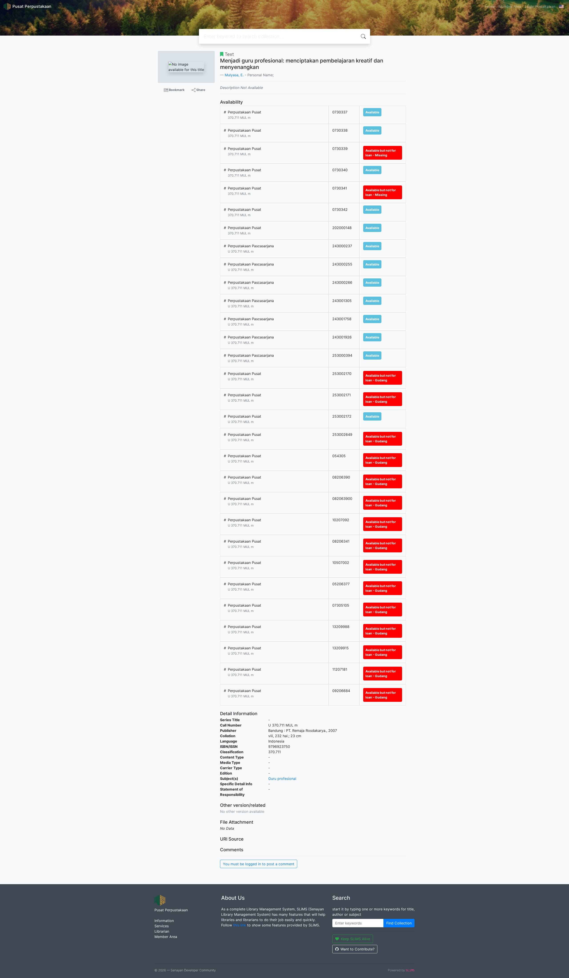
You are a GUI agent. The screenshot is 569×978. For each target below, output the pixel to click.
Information (164, 920)
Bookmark (176, 90)
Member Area (510, 6)
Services (161, 926)
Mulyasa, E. (234, 75)
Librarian (161, 931)
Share (200, 90)
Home (490, 6)
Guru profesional (282, 778)
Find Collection (399, 923)
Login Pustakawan (540, 6)
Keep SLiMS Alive (355, 939)
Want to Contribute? (358, 949)
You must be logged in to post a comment (258, 864)
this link (239, 925)
